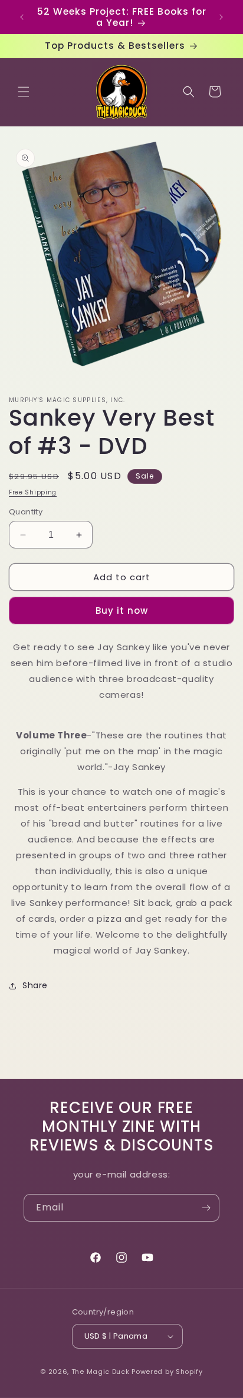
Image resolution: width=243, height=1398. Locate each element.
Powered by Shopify (167, 1371)
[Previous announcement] (22, 17)
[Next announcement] (221, 17)
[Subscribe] (206, 1208)
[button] (24, 92)
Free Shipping (33, 492)
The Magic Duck (100, 1371)
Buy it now (122, 610)
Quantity (25, 511)
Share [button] (35, 985)
